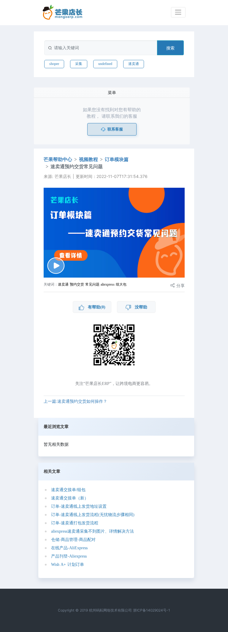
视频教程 (88, 159)
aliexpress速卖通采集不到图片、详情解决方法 (92, 531)
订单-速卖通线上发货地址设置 (79, 506)
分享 (180, 285)
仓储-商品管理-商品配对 (73, 539)
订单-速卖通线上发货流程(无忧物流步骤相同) (92, 514)
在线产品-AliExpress (69, 548)
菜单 (112, 92)
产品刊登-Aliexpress (69, 556)
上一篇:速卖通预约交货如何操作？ (75, 401)
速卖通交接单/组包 (68, 490)
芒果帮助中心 (58, 159)
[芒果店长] (62, 12)
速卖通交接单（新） (69, 498)
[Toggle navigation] (178, 12)
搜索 (170, 47)
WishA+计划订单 (67, 564)
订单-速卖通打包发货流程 (74, 523)
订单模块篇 (117, 159)
